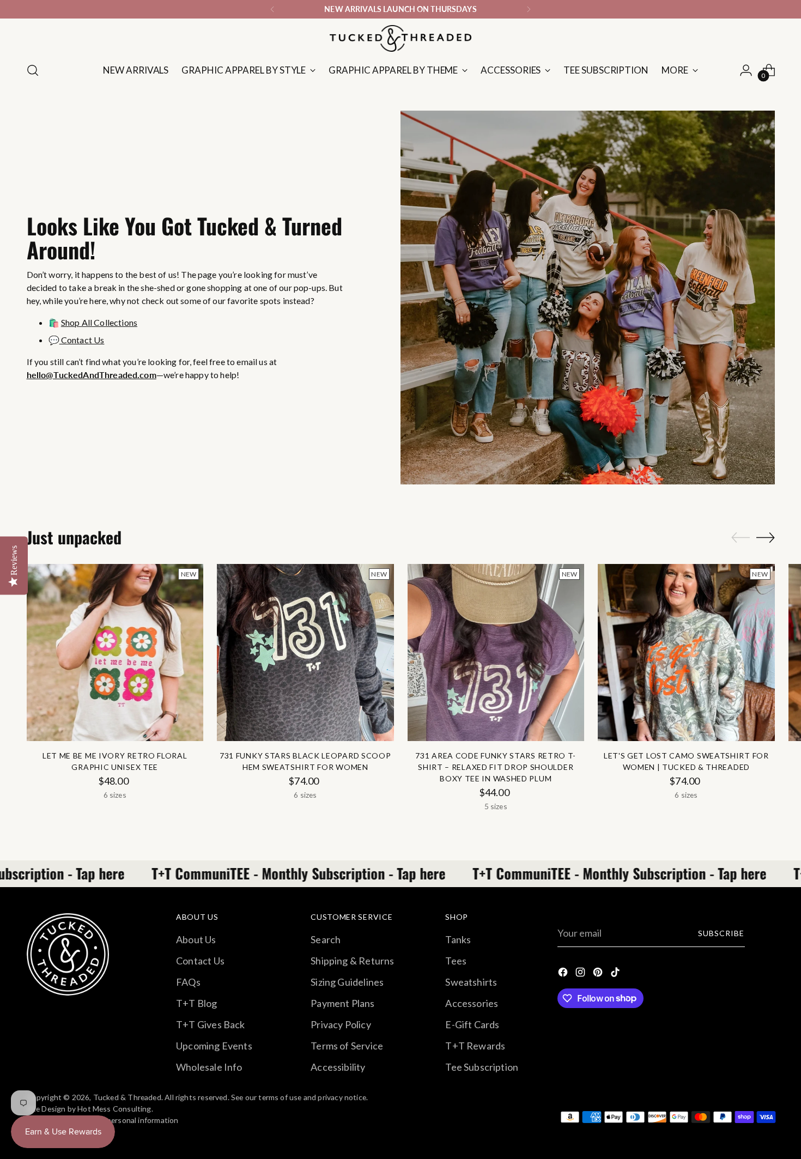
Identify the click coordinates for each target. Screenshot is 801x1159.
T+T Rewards (475, 1046)
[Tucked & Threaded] (400, 38)
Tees (455, 961)
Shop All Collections (99, 322)
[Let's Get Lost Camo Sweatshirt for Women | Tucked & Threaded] (686, 652)
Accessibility (338, 1067)
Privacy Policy (341, 1024)
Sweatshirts (471, 982)
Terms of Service (347, 1046)
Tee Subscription (481, 1067)
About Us (196, 939)
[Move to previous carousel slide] (740, 538)
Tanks (458, 939)
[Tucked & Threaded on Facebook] (564, 974)
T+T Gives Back (210, 1024)
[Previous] (272, 9)
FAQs (188, 982)
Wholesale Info (209, 1067)
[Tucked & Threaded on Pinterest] (598, 974)
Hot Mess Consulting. (115, 1108)
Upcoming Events (214, 1046)
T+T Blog (196, 1003)
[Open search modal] (33, 70)
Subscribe (721, 933)
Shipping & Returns (352, 961)
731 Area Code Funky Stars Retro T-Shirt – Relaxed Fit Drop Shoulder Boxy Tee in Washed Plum (495, 767)
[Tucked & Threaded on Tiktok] (616, 974)
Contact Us (82, 340)
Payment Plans (342, 1003)
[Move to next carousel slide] (765, 537)
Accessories (471, 1003)
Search (326, 939)
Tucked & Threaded (127, 1097)
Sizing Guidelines (347, 982)
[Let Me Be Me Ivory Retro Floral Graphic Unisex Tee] (115, 652)
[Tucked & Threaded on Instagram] (581, 974)
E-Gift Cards (472, 1024)
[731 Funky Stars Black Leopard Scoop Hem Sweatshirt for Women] (305, 652)
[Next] (529, 9)
